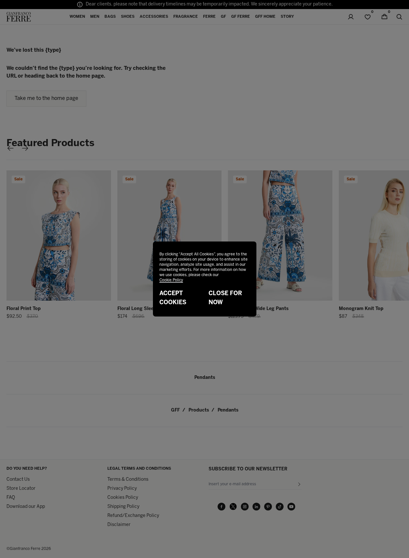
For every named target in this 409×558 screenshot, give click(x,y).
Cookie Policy (171, 280)
